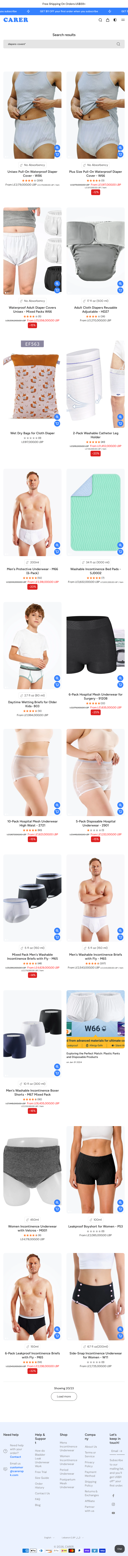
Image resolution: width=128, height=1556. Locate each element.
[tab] (5, 156)
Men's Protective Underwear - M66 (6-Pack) (32, 571)
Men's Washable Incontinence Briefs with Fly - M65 (95, 957)
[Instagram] (113, 1504)
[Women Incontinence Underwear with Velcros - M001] (32, 1169)
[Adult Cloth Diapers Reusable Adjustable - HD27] (95, 251)
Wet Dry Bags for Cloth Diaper (32, 433)
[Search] (100, 20)
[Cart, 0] (107, 20)
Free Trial (41, 1472)
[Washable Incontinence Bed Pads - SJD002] (95, 512)
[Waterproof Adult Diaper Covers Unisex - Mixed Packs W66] (32, 251)
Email (114, 1451)
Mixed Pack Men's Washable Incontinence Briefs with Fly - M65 (32, 957)
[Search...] (118, 44)
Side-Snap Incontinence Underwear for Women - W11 (96, 1355)
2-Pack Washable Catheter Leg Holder (95, 435)
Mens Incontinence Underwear (67, 1446)
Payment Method (90, 1474)
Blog (37, 1505)
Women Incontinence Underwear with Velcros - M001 (32, 1228)
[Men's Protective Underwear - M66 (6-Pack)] (32, 512)
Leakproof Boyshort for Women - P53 (95, 1226)
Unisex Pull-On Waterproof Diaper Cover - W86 (32, 174)
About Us (91, 1447)
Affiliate (90, 1501)
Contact (15, 1457)
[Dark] (115, 20)
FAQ (37, 1499)
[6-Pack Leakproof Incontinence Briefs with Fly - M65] (32, 1296)
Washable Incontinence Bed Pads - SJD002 (95, 571)
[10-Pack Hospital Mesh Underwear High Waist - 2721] (32, 772)
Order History (39, 1485)
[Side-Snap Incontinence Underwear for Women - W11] (95, 1296)
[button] (123, 20)
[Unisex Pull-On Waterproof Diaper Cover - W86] (32, 115)
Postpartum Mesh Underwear (67, 1483)
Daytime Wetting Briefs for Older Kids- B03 (32, 704)
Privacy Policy (89, 1464)
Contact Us (42, 1493)
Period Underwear (67, 1471)
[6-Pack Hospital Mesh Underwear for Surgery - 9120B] (95, 645)
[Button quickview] (57, 148)
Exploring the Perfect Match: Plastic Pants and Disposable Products (93, 1055)
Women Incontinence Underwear (67, 1460)
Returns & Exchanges (92, 1493)
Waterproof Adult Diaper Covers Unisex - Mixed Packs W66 (32, 310)
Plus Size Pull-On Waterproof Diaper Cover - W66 (95, 174)
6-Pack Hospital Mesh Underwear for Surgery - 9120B (95, 696)
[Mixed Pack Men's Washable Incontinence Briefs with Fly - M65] (32, 898)
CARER (69, 1546)
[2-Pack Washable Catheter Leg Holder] (95, 384)
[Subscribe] (121, 1451)
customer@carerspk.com (17, 1471)
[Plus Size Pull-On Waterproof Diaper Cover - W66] (95, 115)
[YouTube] (113, 1513)
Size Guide (42, 1478)
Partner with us (89, 1509)
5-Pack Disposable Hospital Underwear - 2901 (96, 823)
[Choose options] (57, 154)
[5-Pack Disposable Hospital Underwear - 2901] (95, 772)
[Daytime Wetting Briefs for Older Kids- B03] (32, 645)
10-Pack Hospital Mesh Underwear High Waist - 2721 (32, 823)
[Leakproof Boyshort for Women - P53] (95, 1169)
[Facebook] (113, 1495)
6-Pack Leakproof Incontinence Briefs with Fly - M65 (32, 1355)
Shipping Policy (90, 1483)
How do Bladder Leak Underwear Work (42, 1458)
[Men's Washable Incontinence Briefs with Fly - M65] (95, 898)
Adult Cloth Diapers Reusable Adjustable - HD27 (95, 310)
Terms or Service (90, 1454)
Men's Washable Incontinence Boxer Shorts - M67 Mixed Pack (32, 1092)
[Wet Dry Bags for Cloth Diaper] (32, 384)
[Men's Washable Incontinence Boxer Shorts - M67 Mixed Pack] (32, 1034)
